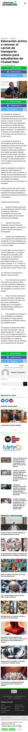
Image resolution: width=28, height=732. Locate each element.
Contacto (10, 698)
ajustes (20, 726)
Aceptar (4, 729)
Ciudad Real (4, 38)
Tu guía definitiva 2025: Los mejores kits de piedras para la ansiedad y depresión (14, 554)
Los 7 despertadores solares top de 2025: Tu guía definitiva (12, 596)
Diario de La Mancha (20, 706)
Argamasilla (4, 708)
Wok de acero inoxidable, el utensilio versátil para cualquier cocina (13, 662)
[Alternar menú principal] (25, 3)
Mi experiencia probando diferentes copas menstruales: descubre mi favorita (12, 683)
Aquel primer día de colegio (11, 425)
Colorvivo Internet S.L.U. (16, 717)
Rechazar (12, 729)
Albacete (3, 705)
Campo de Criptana (5, 710)
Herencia (17, 708)
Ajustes (19, 729)
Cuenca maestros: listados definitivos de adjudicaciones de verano (13, 533)
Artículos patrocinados (7, 696)
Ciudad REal (4, 379)
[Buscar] (25, 384)
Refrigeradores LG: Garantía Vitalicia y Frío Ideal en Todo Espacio (13, 617)
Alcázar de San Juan (6, 706)
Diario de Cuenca (19, 705)
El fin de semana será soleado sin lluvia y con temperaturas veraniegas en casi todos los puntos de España (20, 462)
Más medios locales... (20, 710)
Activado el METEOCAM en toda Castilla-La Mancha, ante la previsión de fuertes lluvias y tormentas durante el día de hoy (20, 489)
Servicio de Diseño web (19, 696)
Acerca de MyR (17, 698)
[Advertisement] (14, 21)
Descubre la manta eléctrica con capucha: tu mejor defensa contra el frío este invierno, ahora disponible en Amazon (14, 639)
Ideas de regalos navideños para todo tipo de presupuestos (13, 575)
